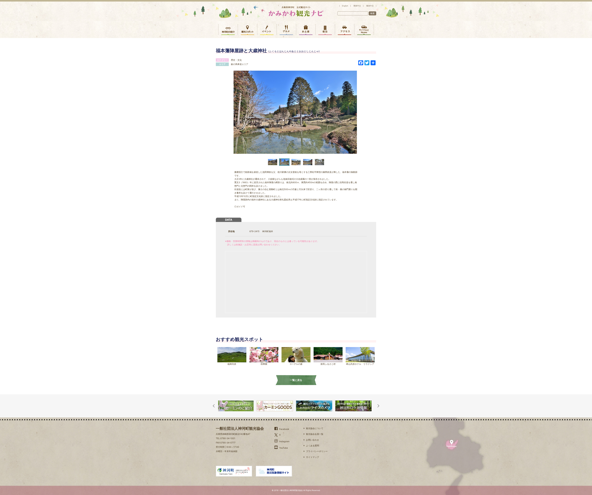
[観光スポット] (247, 29)
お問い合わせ (312, 440)
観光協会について (314, 428)
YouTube (283, 448)
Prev (213, 405)
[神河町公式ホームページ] (234, 471)
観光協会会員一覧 (314, 434)
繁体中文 (370, 6)
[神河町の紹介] (228, 29)
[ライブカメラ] (275, 405)
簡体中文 (357, 6)
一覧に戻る (296, 380)
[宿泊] (325, 29)
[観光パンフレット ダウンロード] (353, 405)
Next (378, 405)
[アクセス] (344, 29)
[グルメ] (286, 29)
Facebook (284, 429)
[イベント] (267, 29)
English (345, 6)
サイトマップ (312, 457)
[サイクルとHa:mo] (364, 29)
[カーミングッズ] (235, 405)
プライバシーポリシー (317, 451)
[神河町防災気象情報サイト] (274, 471)
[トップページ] (296, 11)
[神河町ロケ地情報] (314, 405)
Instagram (284, 441)
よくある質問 (312, 445)
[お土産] (305, 29)
